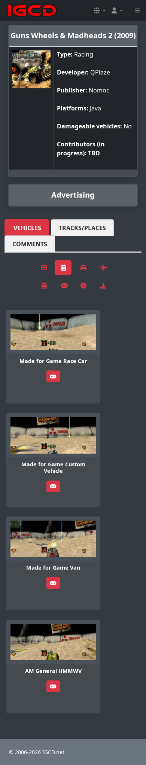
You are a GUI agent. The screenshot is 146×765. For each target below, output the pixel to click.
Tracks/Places (82, 228)
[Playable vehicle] (53, 376)
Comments (29, 244)
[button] (100, 10)
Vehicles (27, 228)
